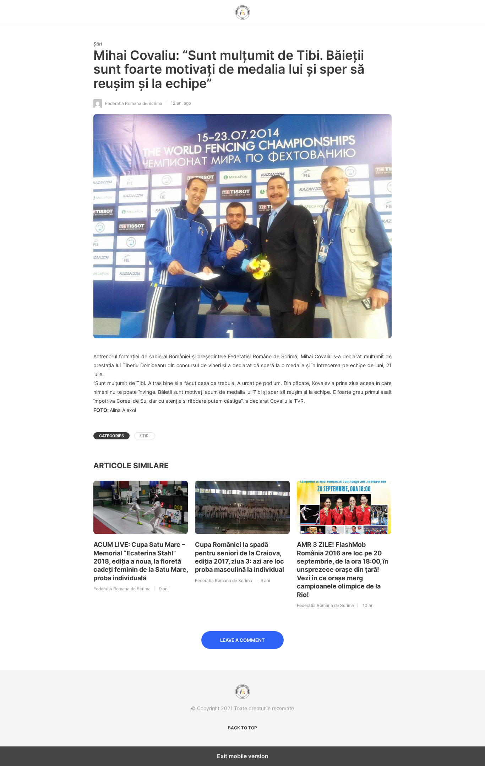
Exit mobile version (242, 756)
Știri (97, 44)
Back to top (242, 727)
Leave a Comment (242, 640)
